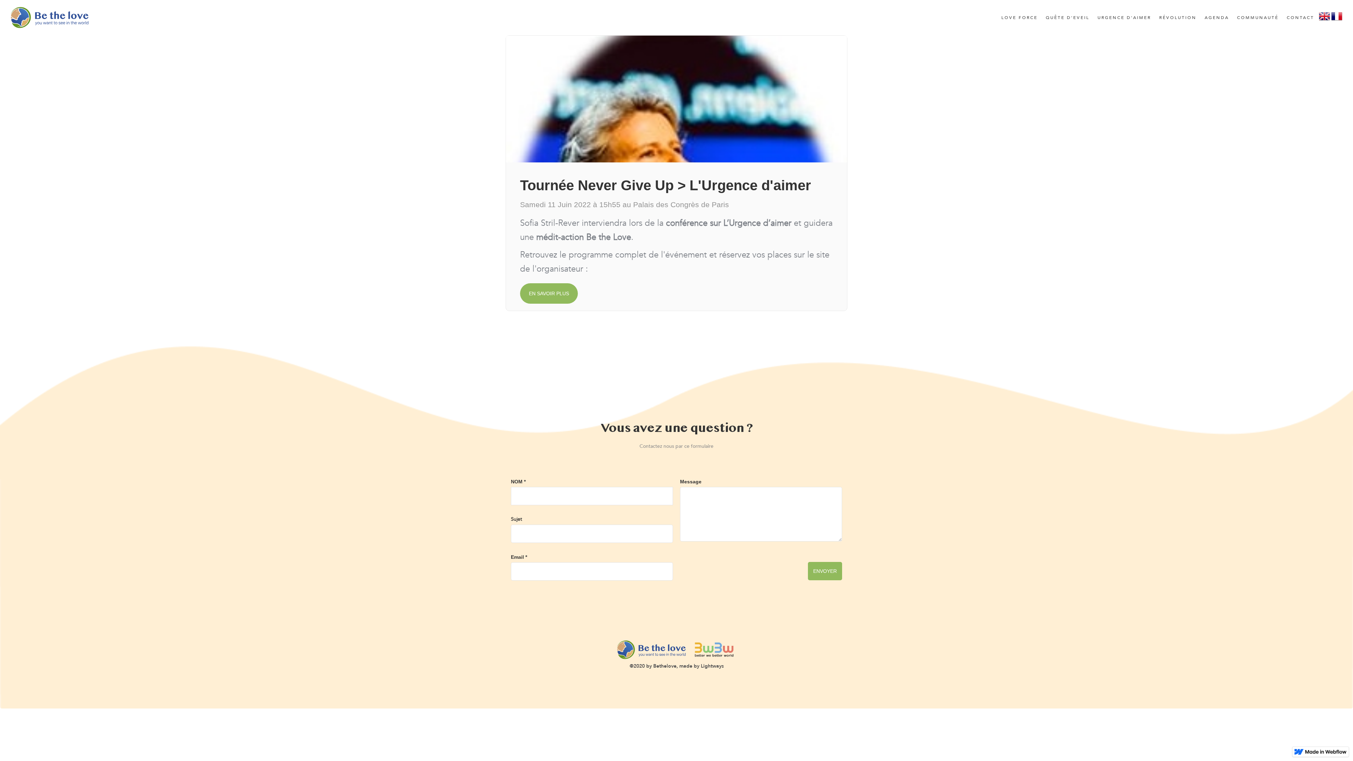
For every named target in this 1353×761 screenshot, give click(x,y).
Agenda (1217, 17)
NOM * (518, 481)
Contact (1300, 17)
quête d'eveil (1067, 17)
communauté (1258, 17)
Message (691, 481)
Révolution (1178, 17)
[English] (1324, 19)
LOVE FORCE (1019, 17)
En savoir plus (549, 293)
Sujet (516, 519)
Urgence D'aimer (1124, 17)
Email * (519, 557)
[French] (1336, 19)
